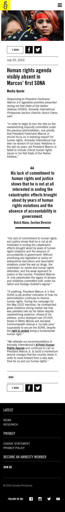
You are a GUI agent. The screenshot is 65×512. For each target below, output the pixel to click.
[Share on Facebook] (29, 49)
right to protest (20, 331)
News (11, 377)
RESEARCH (10, 424)
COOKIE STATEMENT (16, 443)
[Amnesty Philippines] (5, 5)
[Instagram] (40, 498)
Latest (8, 410)
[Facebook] (31, 498)
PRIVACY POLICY (14, 448)
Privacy (9, 433)
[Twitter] (49, 498)
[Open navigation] (60, 5)
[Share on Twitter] (38, 49)
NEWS (7, 420)
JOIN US (7, 467)
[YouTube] (58, 498)
